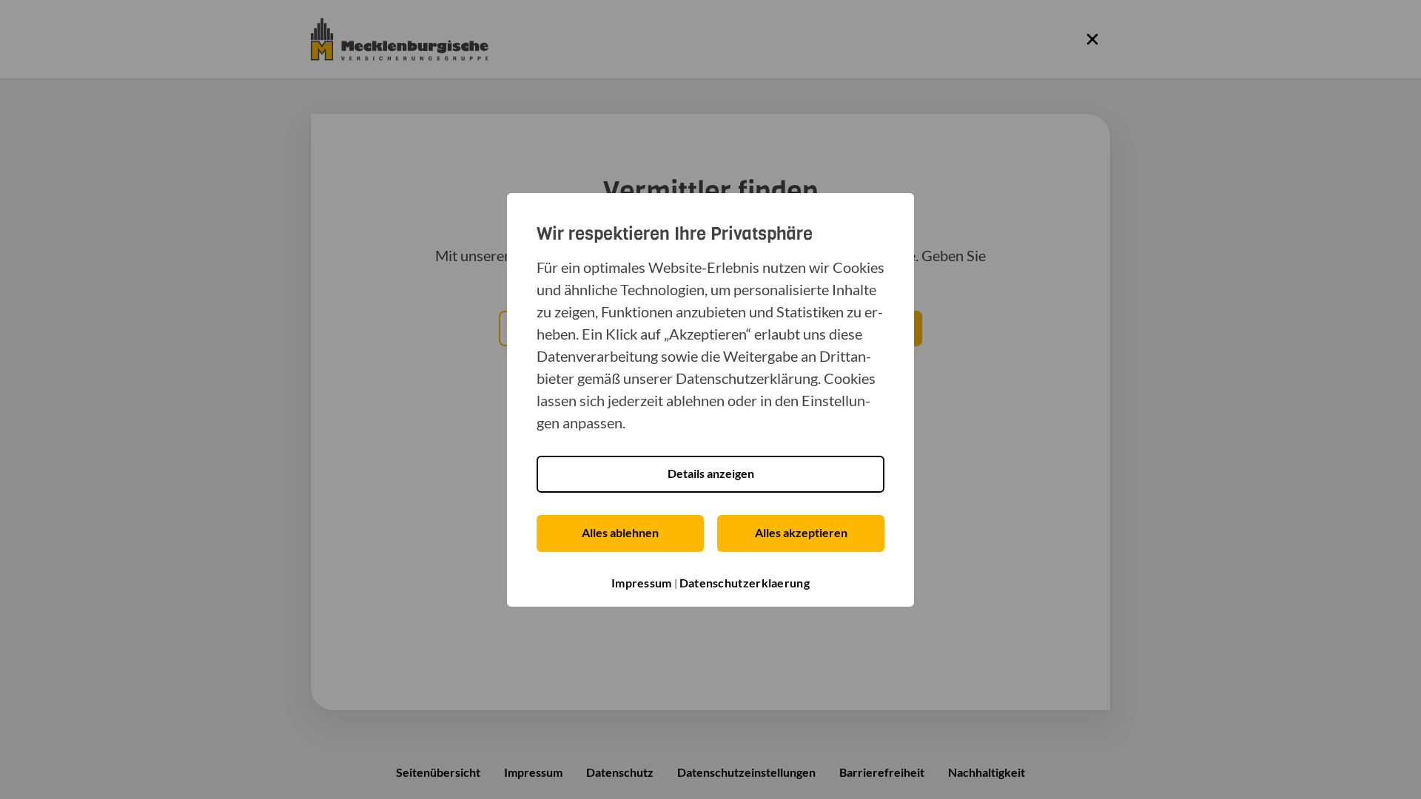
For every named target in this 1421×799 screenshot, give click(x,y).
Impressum (641, 583)
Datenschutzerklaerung (744, 583)
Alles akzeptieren (801, 532)
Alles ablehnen (620, 532)
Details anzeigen (711, 473)
